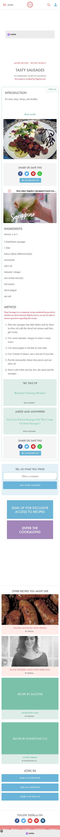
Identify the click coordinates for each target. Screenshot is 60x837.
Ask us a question (30, 787)
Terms (5, 829)
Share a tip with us (30, 796)
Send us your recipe (30, 778)
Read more (30, 114)
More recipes (21, 63)
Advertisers (39, 829)
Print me (52, 89)
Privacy (15, 829)
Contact (53, 829)
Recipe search (38, 63)
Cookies (26, 829)
